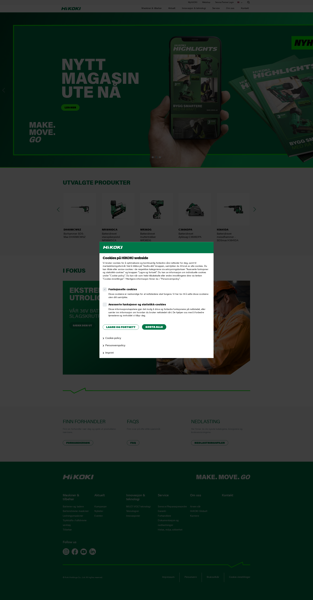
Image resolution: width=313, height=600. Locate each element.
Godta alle (154, 327)
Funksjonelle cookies (122, 289)
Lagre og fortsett (120, 327)
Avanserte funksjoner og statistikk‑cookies (137, 305)
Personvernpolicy (115, 345)
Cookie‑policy (113, 338)
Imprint (109, 353)
